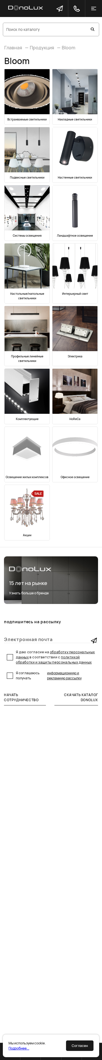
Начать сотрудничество (21, 697)
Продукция (42, 47)
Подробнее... (18, 1048)
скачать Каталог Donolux (81, 697)
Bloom (68, 47)
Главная (13, 47)
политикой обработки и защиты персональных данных (54, 660)
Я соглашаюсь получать (49, 675)
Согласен (80, 1045)
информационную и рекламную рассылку (64, 675)
